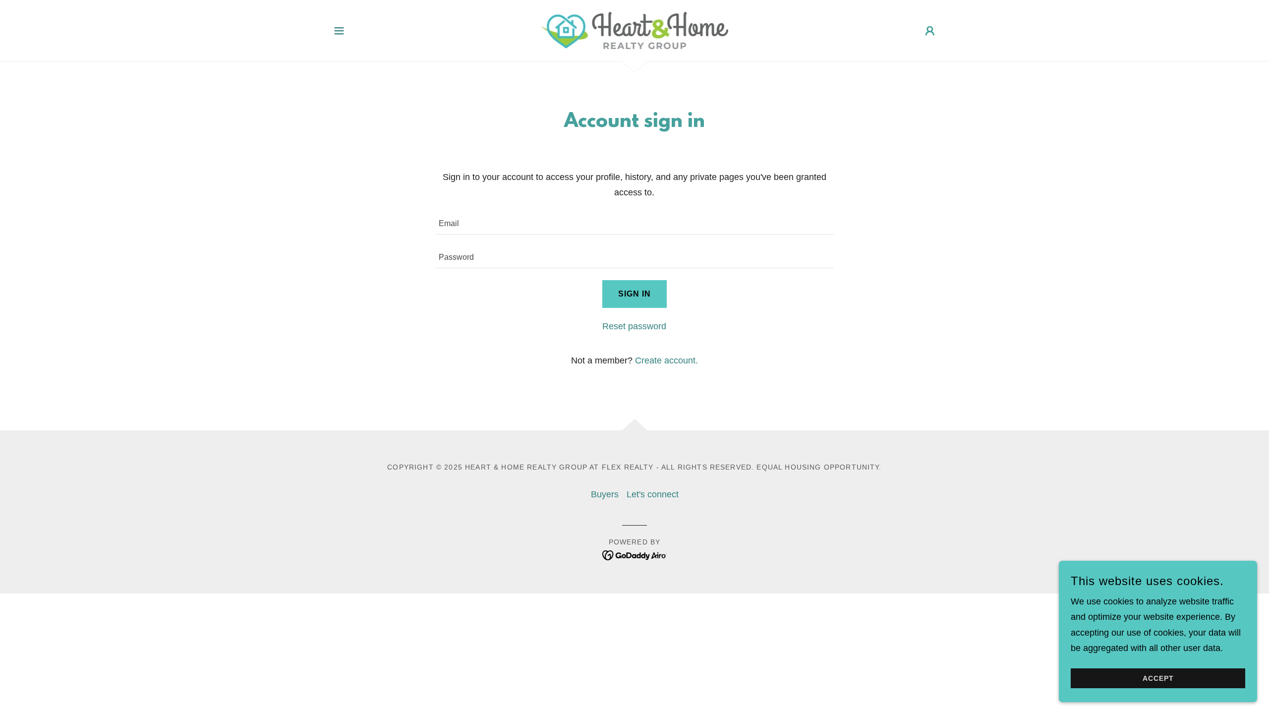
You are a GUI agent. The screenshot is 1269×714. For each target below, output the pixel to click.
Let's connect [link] (653, 494)
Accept (1158, 678)
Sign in (634, 294)
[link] (635, 30)
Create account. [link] (666, 360)
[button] (339, 31)
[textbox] (634, 224)
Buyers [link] (605, 494)
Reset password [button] (634, 326)
